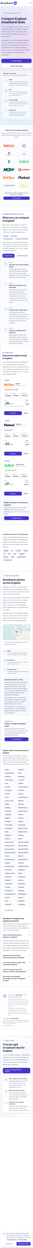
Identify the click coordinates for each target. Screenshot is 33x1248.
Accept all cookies (23, 1243)
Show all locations (8, 910)
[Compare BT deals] (24, 145)
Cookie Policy (12, 1239)
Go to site (13, 413)
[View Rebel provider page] (24, 177)
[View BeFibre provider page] (9, 177)
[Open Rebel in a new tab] (9, 425)
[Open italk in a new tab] (9, 465)
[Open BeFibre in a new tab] (9, 384)
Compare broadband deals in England (13, 1070)
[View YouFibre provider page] (9, 153)
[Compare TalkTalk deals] (9, 145)
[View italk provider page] (24, 161)
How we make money (8, 1025)
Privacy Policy (23, 1239)
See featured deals (22, 255)
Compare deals (16, 61)
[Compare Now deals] (9, 169)
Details (26, 413)
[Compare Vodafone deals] (24, 169)
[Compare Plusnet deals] (24, 153)
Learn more (9, 1243)
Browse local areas (16, 66)
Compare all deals (16, 518)
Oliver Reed (19, 995)
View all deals (16, 198)
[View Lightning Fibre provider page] (9, 185)
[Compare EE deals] (9, 161)
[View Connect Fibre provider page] (24, 185)
